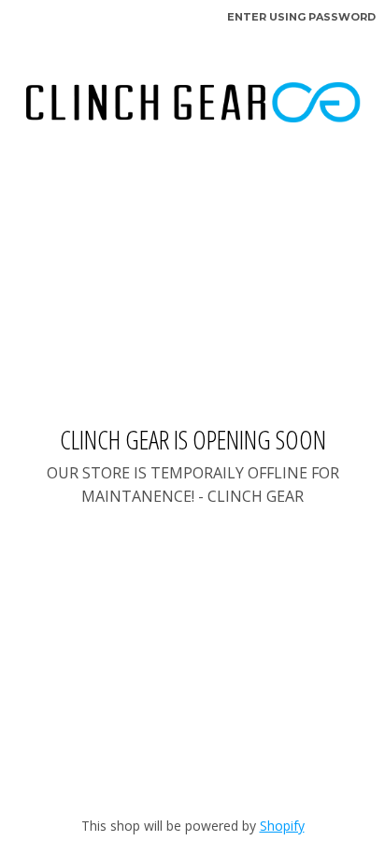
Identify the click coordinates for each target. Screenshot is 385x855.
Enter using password (301, 16)
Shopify (282, 825)
